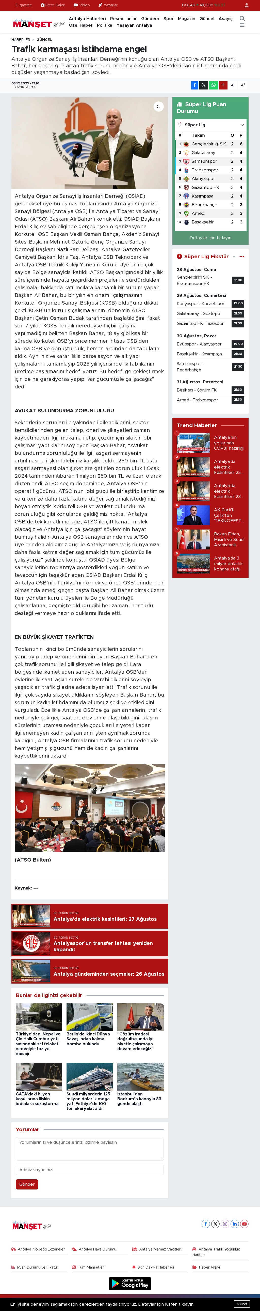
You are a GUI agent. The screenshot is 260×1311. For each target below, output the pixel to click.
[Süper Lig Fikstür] (241, 256)
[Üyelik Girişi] (244, 5)
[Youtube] (244, 1224)
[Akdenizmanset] (39, 22)
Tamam (242, 1303)
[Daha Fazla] (223, 85)
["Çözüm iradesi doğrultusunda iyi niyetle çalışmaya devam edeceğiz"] (140, 1016)
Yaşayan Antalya (134, 25)
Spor (169, 19)
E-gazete (24, 5)
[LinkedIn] (235, 1224)
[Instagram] (225, 1224)
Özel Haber (81, 25)
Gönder (27, 1184)
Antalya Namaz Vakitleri (160, 1249)
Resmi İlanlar (123, 19)
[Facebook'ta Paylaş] (194, 85)
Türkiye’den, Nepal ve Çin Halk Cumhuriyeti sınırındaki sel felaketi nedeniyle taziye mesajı (38, 1044)
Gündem (150, 19)
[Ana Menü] (242, 25)
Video (84, 5)
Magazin (186, 19)
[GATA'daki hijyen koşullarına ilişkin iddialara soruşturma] (39, 1076)
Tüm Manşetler (91, 1267)
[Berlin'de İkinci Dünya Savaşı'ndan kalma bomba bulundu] (90, 1016)
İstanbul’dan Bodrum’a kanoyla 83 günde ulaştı (139, 1099)
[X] (215, 1224)
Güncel (207, 19)
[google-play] (130, 1283)
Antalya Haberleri (87, 19)
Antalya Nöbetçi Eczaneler (41, 1249)
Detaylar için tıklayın (210, 238)
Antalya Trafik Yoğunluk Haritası (216, 1252)
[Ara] (242, 19)
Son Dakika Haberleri (156, 1267)
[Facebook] (206, 1224)
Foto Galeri (55, 5)
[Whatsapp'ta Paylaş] (213, 85)
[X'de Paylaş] (203, 85)
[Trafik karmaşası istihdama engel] (89, 143)
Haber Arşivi (209, 1267)
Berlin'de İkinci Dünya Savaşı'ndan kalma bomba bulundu (88, 1039)
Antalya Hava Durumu (97, 1249)
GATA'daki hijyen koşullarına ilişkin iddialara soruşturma (37, 1099)
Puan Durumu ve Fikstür (37, 1267)
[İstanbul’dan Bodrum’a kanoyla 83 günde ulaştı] (140, 1076)
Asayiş (226, 19)
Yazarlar (111, 5)
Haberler (20, 40)
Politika (104, 25)
